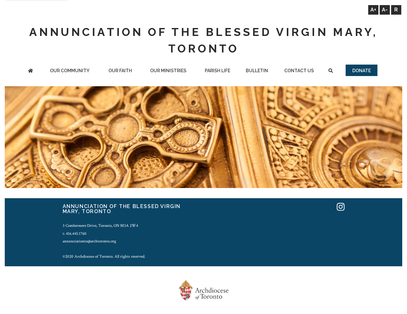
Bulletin (257, 70)
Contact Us (299, 70)
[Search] (330, 71)
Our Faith (120, 70)
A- (385, 10)
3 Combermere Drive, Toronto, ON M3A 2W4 (100, 225)
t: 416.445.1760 (74, 233)
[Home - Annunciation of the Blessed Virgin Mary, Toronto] (30, 71)
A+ (373, 10)
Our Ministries (168, 70)
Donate (361, 70)
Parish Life (217, 70)
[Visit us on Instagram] (341, 207)
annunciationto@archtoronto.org (89, 241)
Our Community (69, 70)
